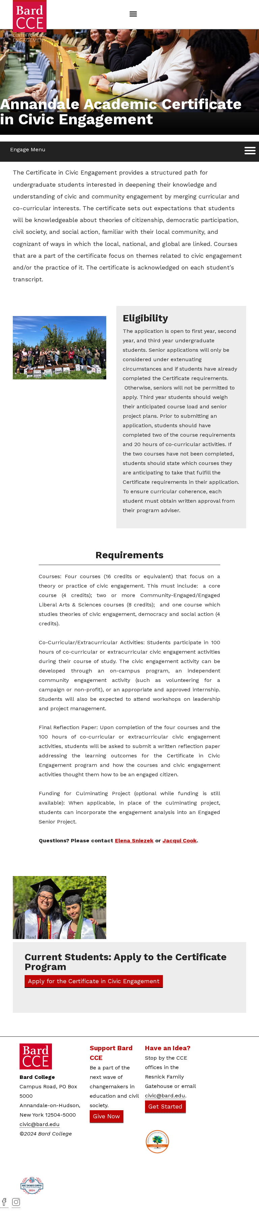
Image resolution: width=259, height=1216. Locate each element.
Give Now (106, 1116)
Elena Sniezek (134, 840)
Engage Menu (28, 149)
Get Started (165, 1106)
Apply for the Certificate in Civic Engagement (94, 981)
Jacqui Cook (180, 840)
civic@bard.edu (40, 1124)
